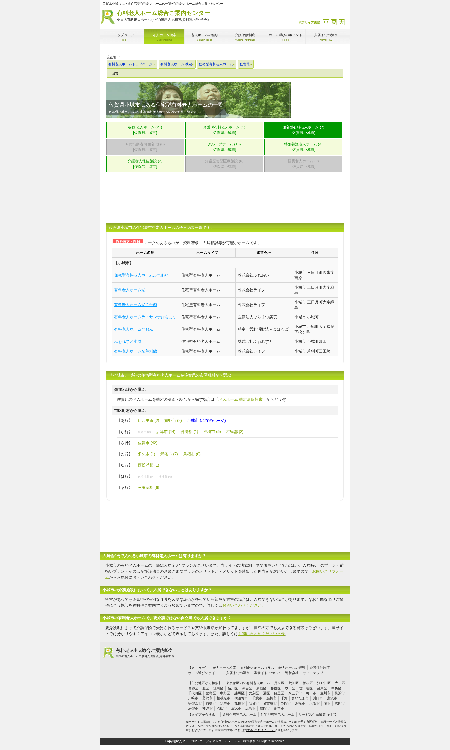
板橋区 (308, 683)
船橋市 (271, 698)
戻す (333, 22)
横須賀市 (241, 698)
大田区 (340, 683)
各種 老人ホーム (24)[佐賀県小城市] (145, 130)
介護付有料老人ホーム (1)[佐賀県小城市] (224, 130)
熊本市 (279, 708)
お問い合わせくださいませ (261, 633)
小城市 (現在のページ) (206, 420)
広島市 (250, 708)
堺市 (327, 703)
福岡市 (265, 708)
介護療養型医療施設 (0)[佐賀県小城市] (224, 164)
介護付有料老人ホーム (240, 714)
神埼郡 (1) (189, 431)
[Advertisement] (225, 200)
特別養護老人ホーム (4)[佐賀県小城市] (303, 147)
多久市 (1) (146, 454)
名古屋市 (270, 703)
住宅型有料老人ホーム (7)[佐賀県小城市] (303, 130)
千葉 (284, 698)
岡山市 (222, 708)
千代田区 (195, 693)
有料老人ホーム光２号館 (135, 304)
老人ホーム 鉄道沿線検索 (240, 399)
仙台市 (254, 703)
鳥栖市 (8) (192, 454)
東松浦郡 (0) (146, 476)
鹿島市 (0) (144, 432)
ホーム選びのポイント (205, 673)
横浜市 (340, 693)
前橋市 (211, 703)
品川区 (233, 688)
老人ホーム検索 (224, 668)
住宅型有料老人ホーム (278, 714)
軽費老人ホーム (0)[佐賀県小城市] (303, 164)
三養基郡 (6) (148, 487)
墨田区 (290, 688)
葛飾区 (193, 688)
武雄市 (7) (169, 454)
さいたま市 (300, 698)
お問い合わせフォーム (260, 730)
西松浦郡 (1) (148, 465)
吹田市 (340, 703)
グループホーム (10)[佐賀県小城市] (224, 147)
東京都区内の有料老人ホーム (248, 683)
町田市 (311, 693)
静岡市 (286, 703)
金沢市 (236, 708)
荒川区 (294, 683)
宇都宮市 (195, 703)
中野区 (225, 693)
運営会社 (292, 673)
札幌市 (239, 703)
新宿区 (261, 688)
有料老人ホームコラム (257, 668)
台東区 (322, 688)
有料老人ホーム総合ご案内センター (163, 16)
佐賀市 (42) (147, 443)
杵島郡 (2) (234, 431)
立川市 (325, 693)
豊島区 (211, 693)
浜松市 (300, 703)
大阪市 (314, 703)
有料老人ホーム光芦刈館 (135, 351)
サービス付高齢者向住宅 (317, 714)
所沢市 (332, 698)
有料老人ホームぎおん (133, 329)
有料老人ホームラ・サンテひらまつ (145, 317)
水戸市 (225, 703)
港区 (266, 693)
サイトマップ (313, 673)
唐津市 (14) (166, 431)
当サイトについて (267, 673)
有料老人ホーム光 (129, 290)
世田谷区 (306, 688)
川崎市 (193, 698)
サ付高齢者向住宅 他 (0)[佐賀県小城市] (145, 147)
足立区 (279, 683)
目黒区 (279, 693)
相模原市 (223, 698)
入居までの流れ (238, 673)
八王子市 (295, 693)
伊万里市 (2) (148, 420)
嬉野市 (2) (173, 420)
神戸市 (207, 708)
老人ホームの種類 (291, 668)
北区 (205, 688)
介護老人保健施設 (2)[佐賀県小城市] (145, 164)
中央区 (336, 688)
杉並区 (276, 688)
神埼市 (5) (212, 431)
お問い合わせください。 (243, 605)
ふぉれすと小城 (127, 341)
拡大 (341, 22)
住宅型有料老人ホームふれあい (141, 275)
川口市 (318, 698)
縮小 (326, 22)
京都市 (193, 708)
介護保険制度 (320, 668)
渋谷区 (247, 688)
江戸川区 (324, 683)
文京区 (254, 693)
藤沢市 (207, 698)
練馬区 (239, 693)
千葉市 (257, 698)
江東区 (218, 688)
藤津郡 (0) (165, 476)
